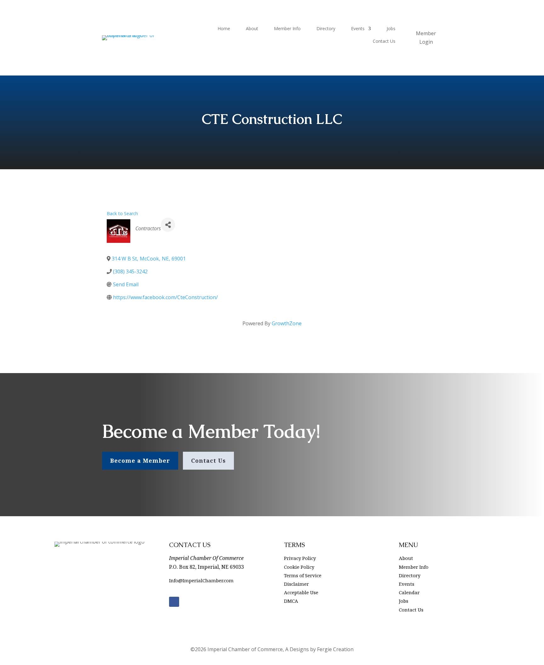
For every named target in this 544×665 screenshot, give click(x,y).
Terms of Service (302, 575)
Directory (325, 28)
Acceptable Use (301, 592)
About (252, 28)
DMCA (291, 601)
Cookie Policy (299, 567)
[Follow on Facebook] (174, 602)
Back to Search (122, 213)
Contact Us (384, 41)
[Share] (168, 225)
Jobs (391, 28)
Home (224, 28)
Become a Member (140, 460)
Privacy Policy (300, 558)
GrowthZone (287, 323)
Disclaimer (296, 584)
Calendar (409, 592)
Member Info (287, 28)
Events (358, 28)
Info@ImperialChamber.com (201, 580)
